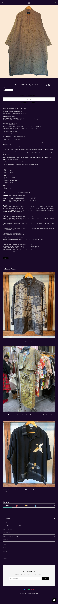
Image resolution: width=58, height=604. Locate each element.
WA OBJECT (6, 522)
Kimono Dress (6, 532)
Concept (5, 551)
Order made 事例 (7, 529)
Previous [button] (1, 41)
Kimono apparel (7, 515)
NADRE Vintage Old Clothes (10, 536)
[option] (29, 41)
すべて (7, 505)
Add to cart (29, 99)
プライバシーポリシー (24, 593)
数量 (4, 90)
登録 (45, 578)
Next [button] (56, 41)
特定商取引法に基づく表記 (33, 593)
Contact (5, 558)
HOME (4, 547)
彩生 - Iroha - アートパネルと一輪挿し (12, 525)
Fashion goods (7, 518)
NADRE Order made (8, 539)
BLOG (4, 554)
